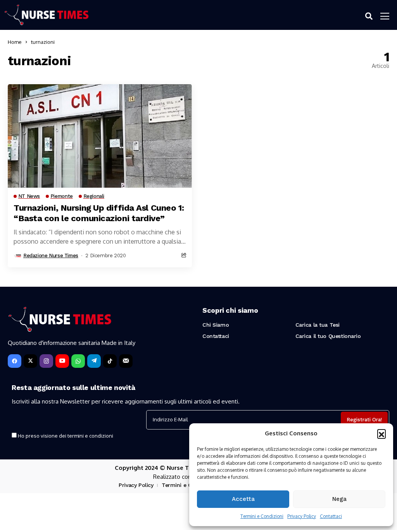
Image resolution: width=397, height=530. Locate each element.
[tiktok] (110, 361)
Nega (339, 498)
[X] (30, 361)
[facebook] (14, 361)
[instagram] (46, 361)
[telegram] (94, 361)
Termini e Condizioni (261, 516)
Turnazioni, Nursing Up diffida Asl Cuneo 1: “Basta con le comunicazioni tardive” (99, 213)
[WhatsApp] (78, 361)
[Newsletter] (126, 361)
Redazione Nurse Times (50, 255)
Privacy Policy (301, 516)
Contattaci (331, 516)
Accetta (243, 498)
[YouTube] (62, 361)
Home (15, 42)
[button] (381, 433)
